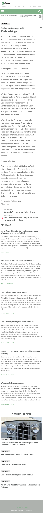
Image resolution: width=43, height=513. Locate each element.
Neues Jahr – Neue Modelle (9, 15)
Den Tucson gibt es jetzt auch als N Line (17, 322)
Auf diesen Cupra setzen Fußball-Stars (17, 260)
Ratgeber (5, 24)
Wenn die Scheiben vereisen (12, 383)
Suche (39, 11)
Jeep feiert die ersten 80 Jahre (13, 292)
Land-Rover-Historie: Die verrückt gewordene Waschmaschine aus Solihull (19, 232)
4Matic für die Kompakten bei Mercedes (28, 16)
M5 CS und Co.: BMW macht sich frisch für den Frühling (20, 352)
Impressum (29, 510)
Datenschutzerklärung (17, 510)
